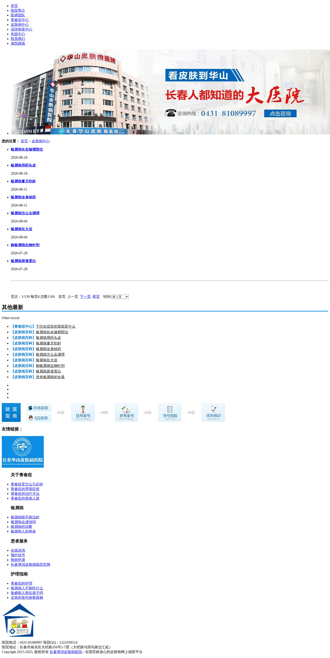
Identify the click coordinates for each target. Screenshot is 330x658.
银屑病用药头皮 (48, 338)
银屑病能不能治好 (25, 517)
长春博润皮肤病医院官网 (30, 564)
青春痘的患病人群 (25, 498)
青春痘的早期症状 (25, 489)
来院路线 (18, 43)
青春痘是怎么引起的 (27, 484)
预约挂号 (18, 555)
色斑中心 (18, 34)
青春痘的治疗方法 (25, 494)
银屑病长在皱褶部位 (52, 332)
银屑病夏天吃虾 (48, 343)
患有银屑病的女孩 (50, 377)
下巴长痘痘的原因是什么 (55, 326)
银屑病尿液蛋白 (48, 371)
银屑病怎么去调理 (50, 354)
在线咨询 (18, 550)
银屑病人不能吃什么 (27, 588)
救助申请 (18, 560)
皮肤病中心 (20, 24)
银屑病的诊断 (21, 527)
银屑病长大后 (46, 360)
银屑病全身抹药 (48, 349)
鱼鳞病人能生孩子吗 (27, 593)
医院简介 (18, 10)
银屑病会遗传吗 (23, 522)
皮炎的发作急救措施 (27, 597)
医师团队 (18, 15)
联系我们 (18, 39)
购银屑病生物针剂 (50, 366)
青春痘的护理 (21, 583)
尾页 (96, 296)
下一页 (85, 296)
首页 (14, 6)
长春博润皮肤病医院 (66, 652)
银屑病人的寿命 (23, 531)
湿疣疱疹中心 (21, 29)
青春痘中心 (20, 20)
